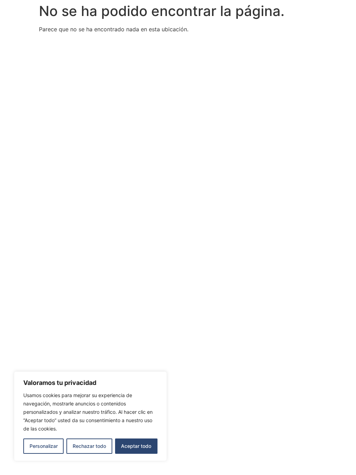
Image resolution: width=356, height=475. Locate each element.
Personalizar (44, 446)
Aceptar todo (136, 446)
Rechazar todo (89, 446)
